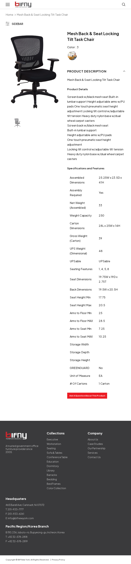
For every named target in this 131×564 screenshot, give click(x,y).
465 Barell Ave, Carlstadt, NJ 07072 (25, 504)
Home (9, 14)
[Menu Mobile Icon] (8, 5)
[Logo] (23, 4)
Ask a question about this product (87, 396)
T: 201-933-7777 (15, 509)
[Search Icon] (123, 4)
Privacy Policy (58, 560)
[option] (35, 72)
